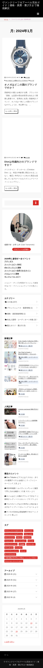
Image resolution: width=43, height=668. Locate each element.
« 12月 (7, 642)
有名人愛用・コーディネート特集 (21, 320)
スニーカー (31, 544)
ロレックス (29, 534)
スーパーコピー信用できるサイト (17, 271)
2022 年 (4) (10, 597)
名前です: (8, 245)
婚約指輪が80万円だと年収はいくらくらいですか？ (21, 558)
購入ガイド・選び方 (16, 325)
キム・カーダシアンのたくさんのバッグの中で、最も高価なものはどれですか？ (28, 444)
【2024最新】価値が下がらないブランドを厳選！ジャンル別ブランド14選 (28, 433)
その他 (27, 77)
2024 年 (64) (11, 586)
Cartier (22, 544)
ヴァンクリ (29, 530)
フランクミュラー (11, 544)
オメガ (32, 80)
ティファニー (10, 537)
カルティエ (9, 541)
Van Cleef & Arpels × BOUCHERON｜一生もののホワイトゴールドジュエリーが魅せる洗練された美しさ (28, 355)
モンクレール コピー (12, 277)
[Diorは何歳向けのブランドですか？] (21, 137)
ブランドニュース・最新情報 (20, 308)
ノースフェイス (10, 554)
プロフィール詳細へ (21, 249)
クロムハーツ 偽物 (11, 274)
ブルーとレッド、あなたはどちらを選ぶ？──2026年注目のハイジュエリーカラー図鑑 (28, 378)
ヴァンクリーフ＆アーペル (14, 534)
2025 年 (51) (11, 580)
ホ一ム (6, 655)
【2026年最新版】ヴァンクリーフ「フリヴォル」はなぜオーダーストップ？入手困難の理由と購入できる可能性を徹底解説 (28, 368)
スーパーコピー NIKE (13, 264)
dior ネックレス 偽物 (12, 268)
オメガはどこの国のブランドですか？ (17, 80)
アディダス (8, 261)
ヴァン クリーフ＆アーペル (14, 530)
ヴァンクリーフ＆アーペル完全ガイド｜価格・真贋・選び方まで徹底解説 (21, 5)
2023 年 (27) (11, 591)
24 (17, 631)
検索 (35, 202)
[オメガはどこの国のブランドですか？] (21, 57)
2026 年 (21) (11, 574)
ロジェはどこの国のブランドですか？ (21, 496)
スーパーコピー (21, 541)
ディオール (9, 547)
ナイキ (31, 541)
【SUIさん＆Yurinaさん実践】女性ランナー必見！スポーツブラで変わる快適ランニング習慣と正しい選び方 (28, 391)
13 (31, 623)
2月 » (12, 642)
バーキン (19, 547)
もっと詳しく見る (11, 111)
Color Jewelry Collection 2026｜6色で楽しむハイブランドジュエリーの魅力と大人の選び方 (28, 343)
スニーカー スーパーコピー (14, 561)
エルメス (28, 537)
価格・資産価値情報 (16, 314)
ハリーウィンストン (12, 551)
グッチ (24, 551)
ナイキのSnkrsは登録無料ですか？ (20, 512)
